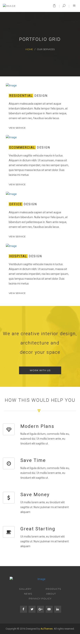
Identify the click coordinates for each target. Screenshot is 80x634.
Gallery (25, 588)
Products (53, 588)
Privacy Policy (40, 598)
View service (17, 127)
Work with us (40, 370)
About (51, 593)
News (28, 593)
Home (29, 49)
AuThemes (47, 628)
